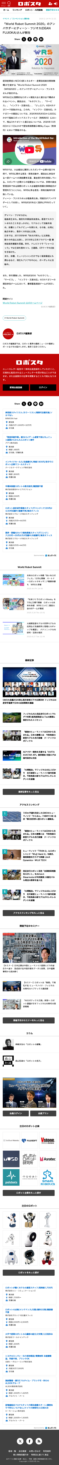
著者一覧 (12, 1451)
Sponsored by (39, 555)
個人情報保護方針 (21, 1455)
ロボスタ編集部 (24, 333)
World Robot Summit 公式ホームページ (22, 303)
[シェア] (29, 39)
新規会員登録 (16, 387)
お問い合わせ (34, 1451)
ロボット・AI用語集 (34, 10)
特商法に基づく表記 (39, 1455)
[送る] (35, 39)
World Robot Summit (15, 318)
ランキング (17, 10)
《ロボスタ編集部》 (48, 307)
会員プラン (43, 1113)
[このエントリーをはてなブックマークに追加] (41, 39)
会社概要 (22, 1451)
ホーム (6, 10)
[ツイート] (24, 39)
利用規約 (47, 1451)
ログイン (43, 387)
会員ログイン (16, 1113)
